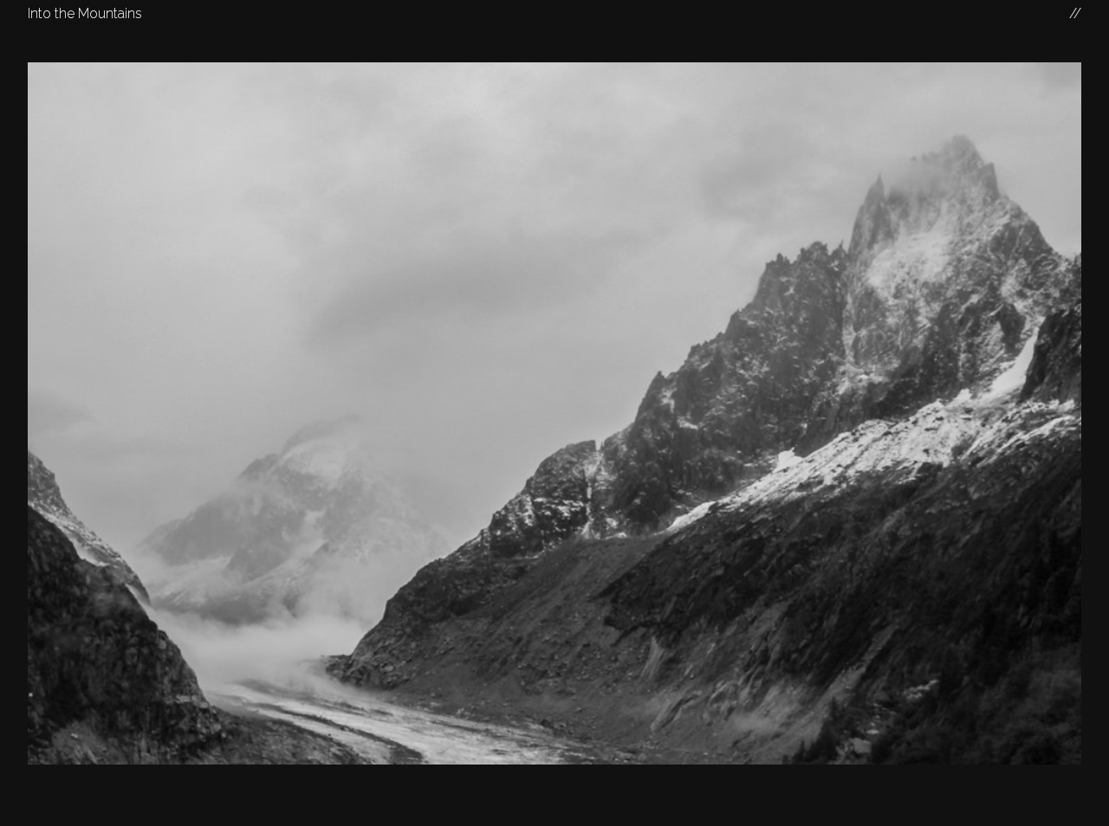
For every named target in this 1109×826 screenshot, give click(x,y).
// (1075, 13)
